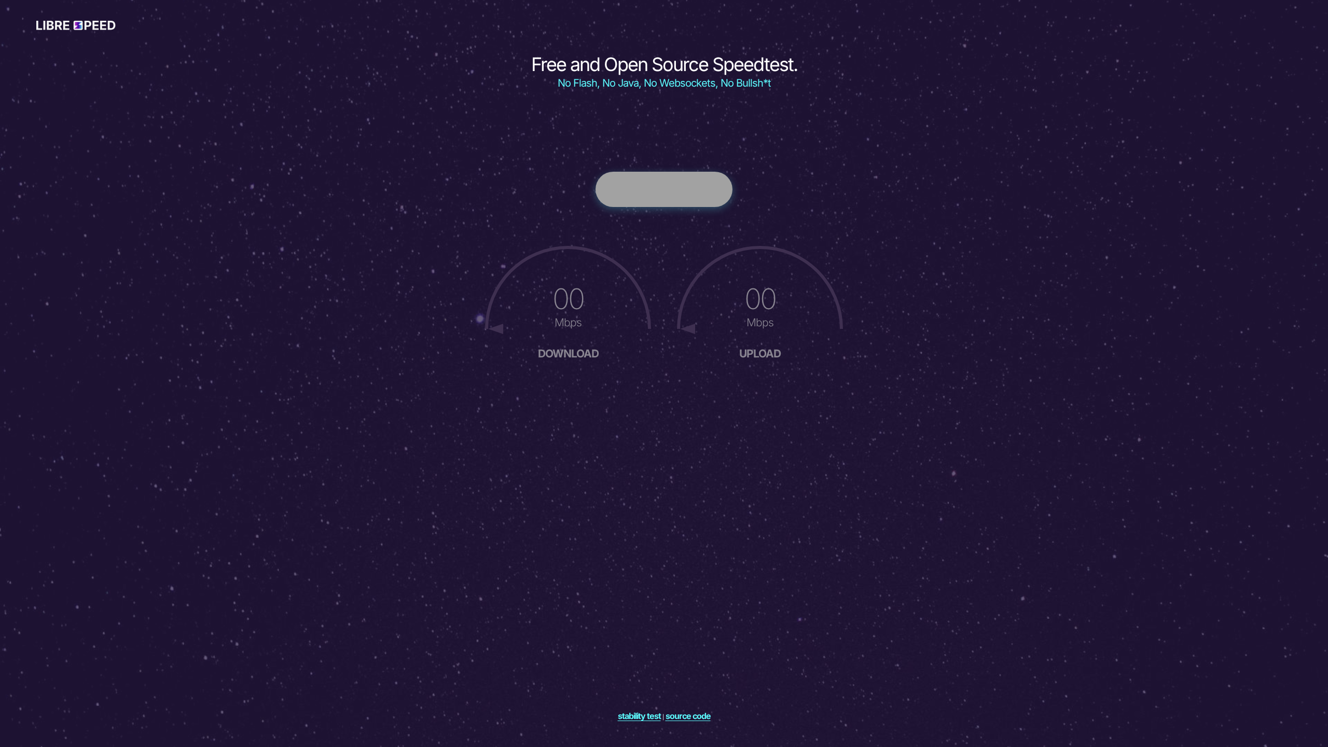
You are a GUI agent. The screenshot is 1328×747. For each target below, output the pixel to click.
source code (688, 716)
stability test (639, 716)
